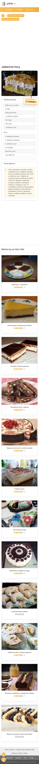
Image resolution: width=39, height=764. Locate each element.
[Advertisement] (19, 43)
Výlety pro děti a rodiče (19, 753)
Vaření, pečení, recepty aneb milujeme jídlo (19, 749)
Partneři (18, 758)
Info (25, 758)
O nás (31, 758)
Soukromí (9, 758)
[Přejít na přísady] (3, 754)
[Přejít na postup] (3, 760)
